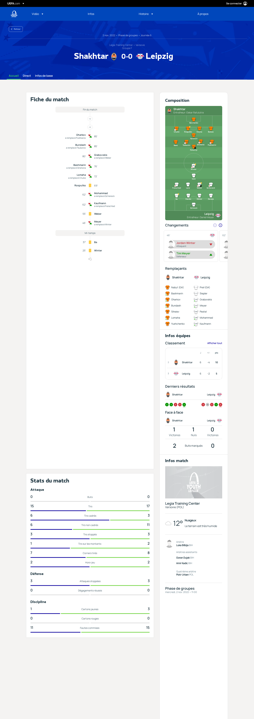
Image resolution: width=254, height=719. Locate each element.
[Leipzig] (176, 373)
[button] (37, 14)
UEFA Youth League (14, 14)
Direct (27, 75)
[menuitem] (55, 14)
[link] (91, 14)
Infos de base (44, 75)
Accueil (14, 75)
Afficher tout (214, 343)
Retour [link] (17, 29)
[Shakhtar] (176, 362)
